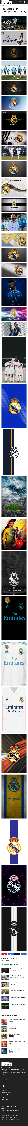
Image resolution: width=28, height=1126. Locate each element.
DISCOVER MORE (14, 964)
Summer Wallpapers (14, 1034)
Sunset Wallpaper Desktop (16, 1027)
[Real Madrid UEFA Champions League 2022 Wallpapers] (5, 977)
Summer (11, 1036)
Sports (7, 5)
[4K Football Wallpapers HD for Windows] (5, 984)
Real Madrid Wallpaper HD (17, 990)
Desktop (11, 1021)
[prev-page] (2, 1011)
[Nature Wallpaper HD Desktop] (4, 1022)
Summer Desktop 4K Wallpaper (17, 1041)
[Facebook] (2, 1079)
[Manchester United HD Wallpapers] (5, 970)
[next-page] (5, 1011)
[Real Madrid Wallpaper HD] (5, 991)
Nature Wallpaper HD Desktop (17, 1019)
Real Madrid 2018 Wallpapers (18, 997)
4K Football (9, 958)
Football (4, 972)
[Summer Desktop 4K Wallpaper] (4, 1044)
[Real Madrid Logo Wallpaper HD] (5, 1006)
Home (2, 5)
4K (2, 986)
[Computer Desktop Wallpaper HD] (4, 1051)
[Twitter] (10, 1079)
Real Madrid (16, 958)
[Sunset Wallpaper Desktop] (4, 1029)
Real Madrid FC (5, 960)
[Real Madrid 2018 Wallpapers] (5, 998)
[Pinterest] (6, 1079)
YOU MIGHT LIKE (5, 964)
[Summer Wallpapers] (4, 1036)
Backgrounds (12, 1028)
